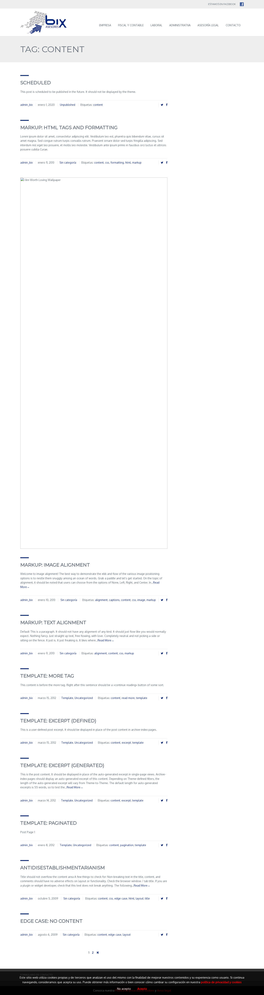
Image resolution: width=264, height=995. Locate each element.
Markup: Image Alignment (55, 565)
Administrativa (180, 25)
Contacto (233, 25)
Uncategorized (84, 698)
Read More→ (106, 640)
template (141, 698)
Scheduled (35, 82)
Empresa (105, 25)
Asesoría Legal (208, 25)
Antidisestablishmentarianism (62, 867)
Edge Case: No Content (51, 921)
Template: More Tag (47, 676)
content (98, 104)
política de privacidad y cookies (221, 982)
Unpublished (67, 104)
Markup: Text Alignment (53, 622)
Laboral (156, 25)
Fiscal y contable (131, 25)
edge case (120, 898)
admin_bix (26, 104)
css (107, 162)
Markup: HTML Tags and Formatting (69, 127)
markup (136, 162)
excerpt (126, 742)
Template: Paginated (48, 823)
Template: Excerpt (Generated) (62, 765)
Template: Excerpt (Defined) (58, 721)
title (147, 898)
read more (128, 698)
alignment (101, 600)
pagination (127, 845)
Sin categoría (68, 162)
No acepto (124, 989)
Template (67, 698)
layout (140, 898)
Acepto (142, 989)
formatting (117, 162)
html (128, 162)
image (141, 600)
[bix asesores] (47, 22)
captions (114, 600)
